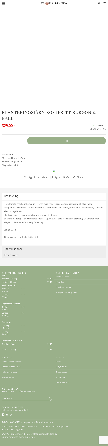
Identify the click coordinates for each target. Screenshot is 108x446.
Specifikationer (13, 249)
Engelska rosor (61, 372)
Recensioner (11, 255)
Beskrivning (11, 196)
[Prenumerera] (49, 398)
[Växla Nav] (3, 3)
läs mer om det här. (25, 436)
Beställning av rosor (63, 287)
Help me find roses (9, 372)
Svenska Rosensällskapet (11, 361)
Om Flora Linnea (62, 277)
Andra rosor (60, 377)
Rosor (58, 361)
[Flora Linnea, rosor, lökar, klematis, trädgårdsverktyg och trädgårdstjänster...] (54, 3)
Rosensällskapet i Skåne (11, 367)
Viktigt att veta (61, 367)
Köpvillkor (60, 282)
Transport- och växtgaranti (66, 292)
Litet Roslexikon (62, 382)
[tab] (54, 196)
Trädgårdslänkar (8, 377)
